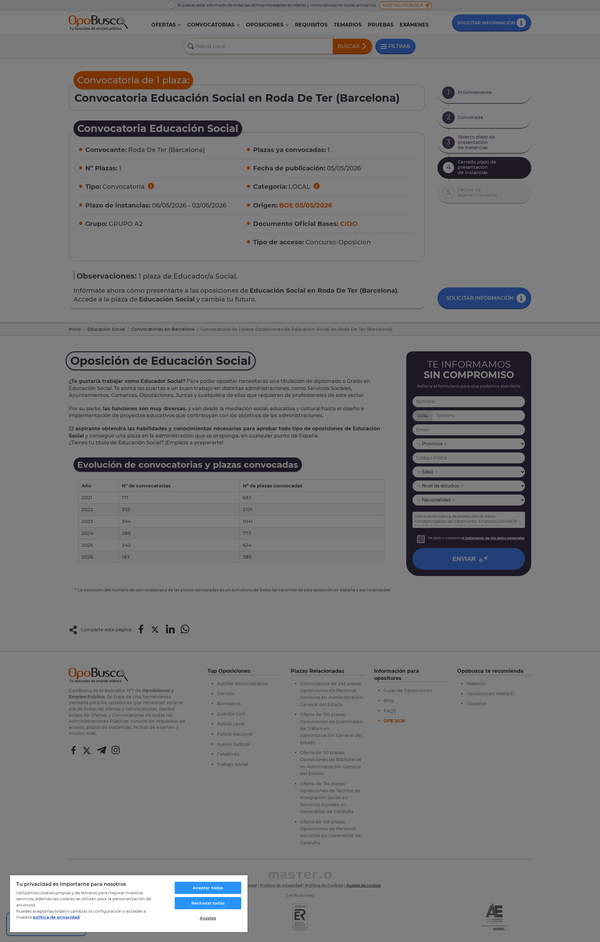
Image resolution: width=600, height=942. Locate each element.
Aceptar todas (208, 887)
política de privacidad (56, 917)
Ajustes (208, 917)
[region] (129, 903)
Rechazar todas (208, 903)
